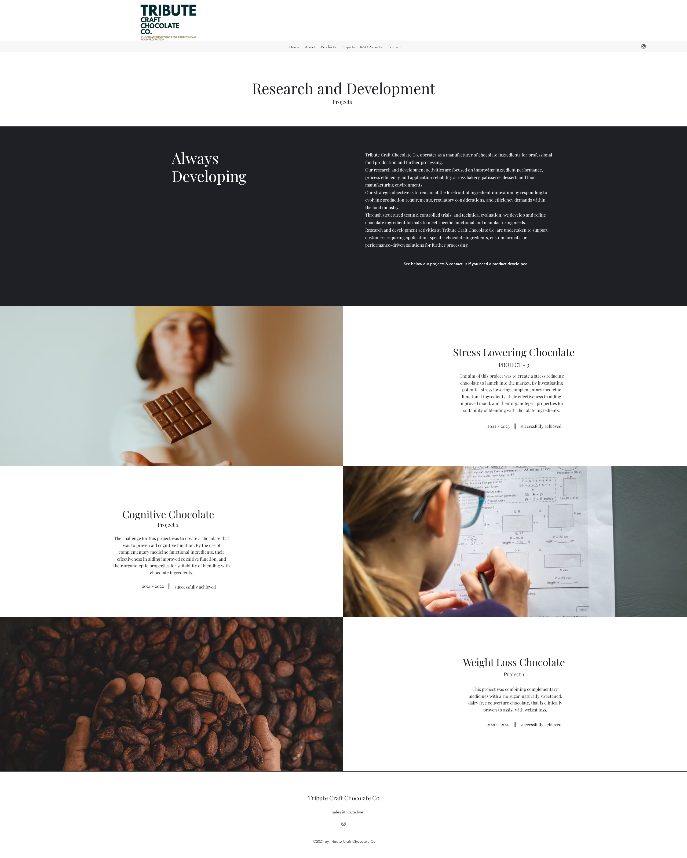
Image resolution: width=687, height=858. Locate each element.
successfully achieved (540, 724)
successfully (532, 426)
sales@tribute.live (347, 812)
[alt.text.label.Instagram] (643, 46)
